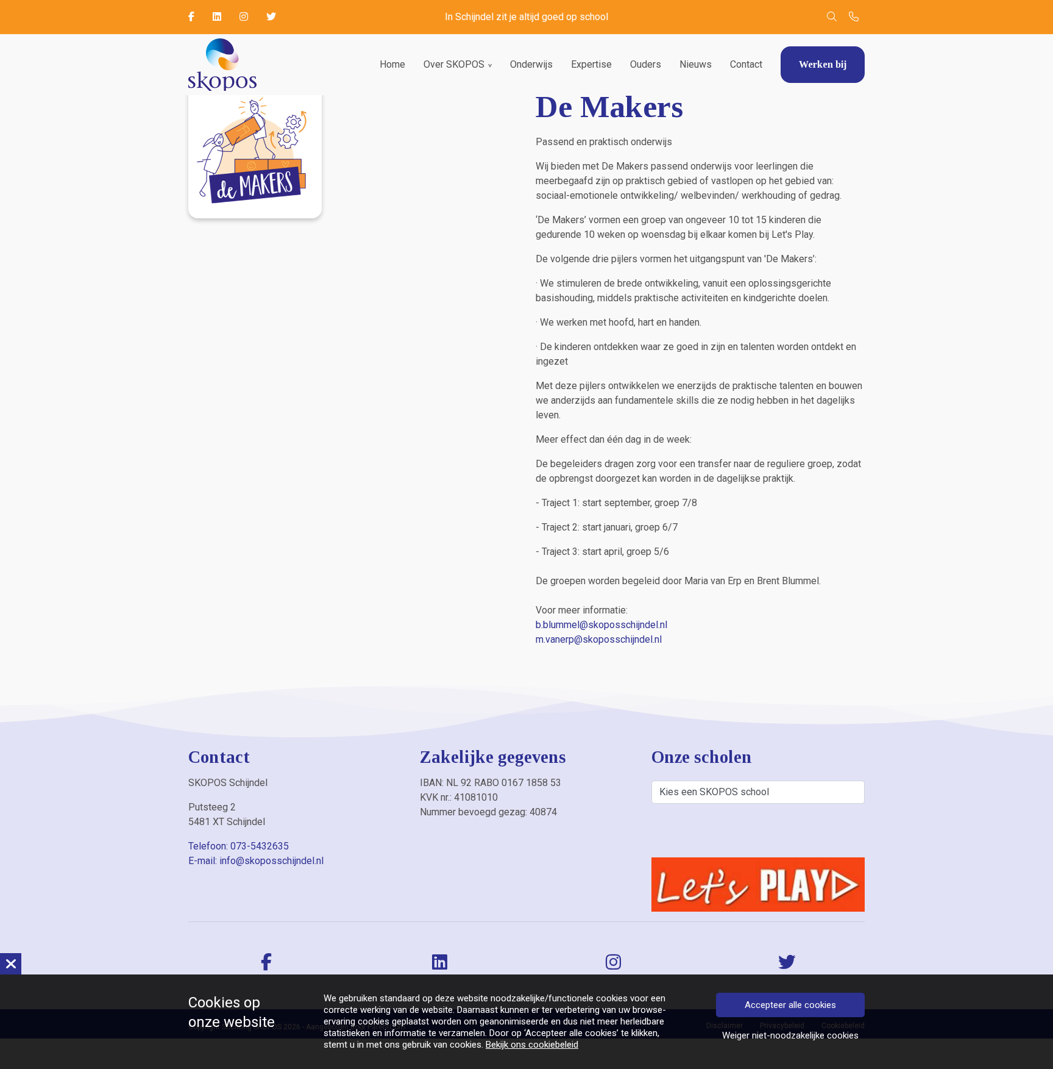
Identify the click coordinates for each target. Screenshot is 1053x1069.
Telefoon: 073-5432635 (238, 846)
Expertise (591, 64)
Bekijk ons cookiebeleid (532, 1044)
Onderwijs (531, 64)
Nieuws (695, 64)
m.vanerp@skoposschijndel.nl (599, 639)
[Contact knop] (854, 17)
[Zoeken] (832, 17)
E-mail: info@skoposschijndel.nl (256, 861)
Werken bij (822, 64)
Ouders (645, 64)
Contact (746, 64)
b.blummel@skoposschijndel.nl (601, 625)
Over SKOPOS (454, 64)
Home (392, 64)
